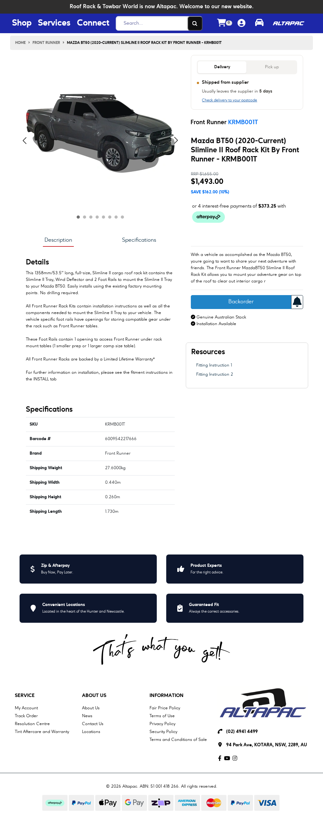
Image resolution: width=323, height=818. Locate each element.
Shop (22, 23)
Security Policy (163, 732)
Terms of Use (162, 716)
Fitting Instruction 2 (214, 374)
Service (25, 695)
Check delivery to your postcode (229, 100)
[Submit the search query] (195, 23)
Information (167, 695)
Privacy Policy (162, 724)
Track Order (26, 716)
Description (58, 240)
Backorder (241, 302)
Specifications (139, 240)
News (87, 716)
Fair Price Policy (165, 708)
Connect (93, 23)
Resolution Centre (32, 724)
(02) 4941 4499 (242, 732)
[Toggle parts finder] (259, 23)
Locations (91, 732)
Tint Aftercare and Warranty (42, 732)
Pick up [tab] (272, 67)
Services (54, 23)
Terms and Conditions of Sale (178, 739)
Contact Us (92, 724)
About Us (94, 695)
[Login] (241, 23)
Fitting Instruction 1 (214, 365)
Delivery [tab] (222, 67)
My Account (26, 708)
